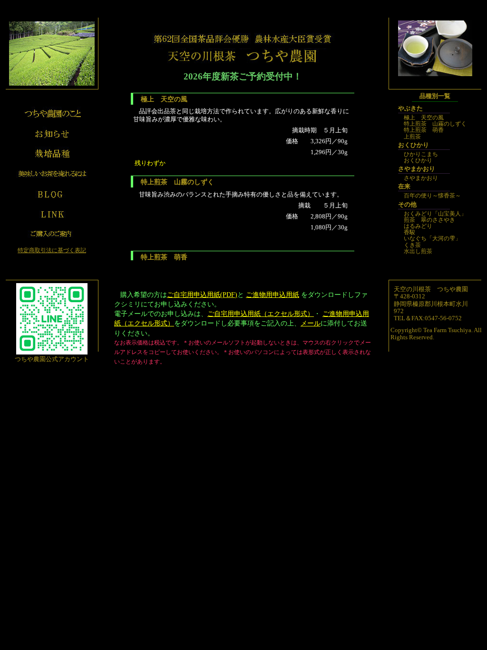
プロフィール (52, 114)
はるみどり (418, 226)
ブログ (52, 194)
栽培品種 (52, 154)
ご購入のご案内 (52, 234)
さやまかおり (416, 169)
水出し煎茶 (418, 251)
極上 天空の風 (424, 117)
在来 (404, 186)
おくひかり (413, 145)
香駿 (409, 232)
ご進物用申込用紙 (272, 294)
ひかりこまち (421, 154)
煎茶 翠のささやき (429, 220)
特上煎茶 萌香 (424, 130)
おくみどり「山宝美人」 (435, 213)
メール (311, 323)
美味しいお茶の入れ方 (52, 174)
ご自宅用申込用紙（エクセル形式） (260, 313)
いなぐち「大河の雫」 (432, 238)
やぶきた (410, 108)
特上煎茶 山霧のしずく (435, 123)
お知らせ (52, 134)
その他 (407, 204)
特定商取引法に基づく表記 (52, 250)
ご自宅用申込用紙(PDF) (202, 294)
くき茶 (412, 245)
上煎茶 (412, 136)
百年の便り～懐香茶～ (432, 195)
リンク (52, 214)
